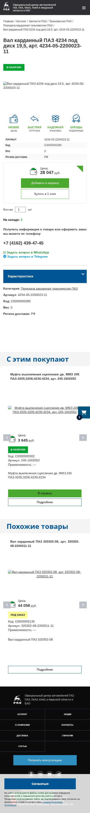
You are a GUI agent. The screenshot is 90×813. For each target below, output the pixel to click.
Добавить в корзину (45, 183)
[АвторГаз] (17, 699)
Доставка (22, 735)
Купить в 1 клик (45, 194)
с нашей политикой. (52, 802)
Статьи (22, 746)
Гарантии (67, 735)
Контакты (67, 725)
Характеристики (20, 276)
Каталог (22, 714)
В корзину (45, 493)
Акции (67, 714)
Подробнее (45, 502)
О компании (22, 725)
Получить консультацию (45, 760)
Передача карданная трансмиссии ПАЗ (49, 288)
